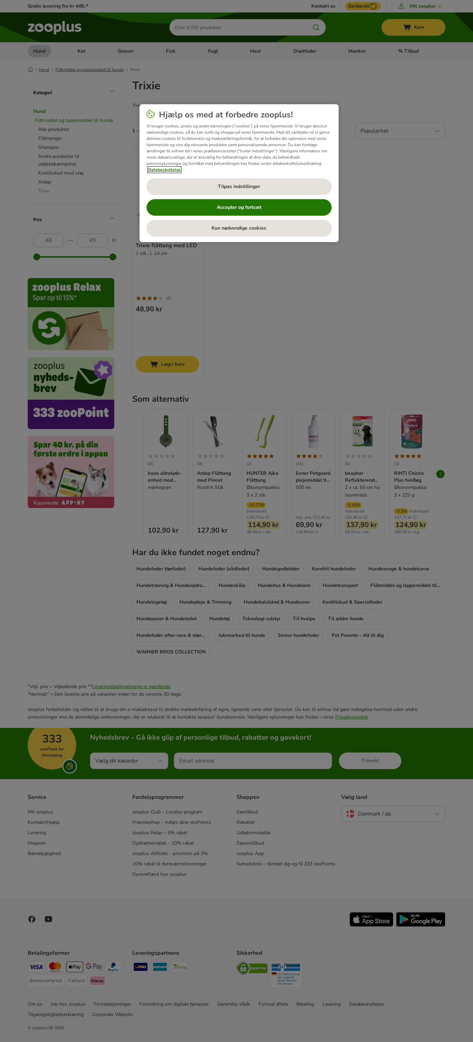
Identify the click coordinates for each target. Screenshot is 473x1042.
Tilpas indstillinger (239, 186)
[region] (239, 173)
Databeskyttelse (164, 169)
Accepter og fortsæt (239, 207)
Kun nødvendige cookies (239, 228)
